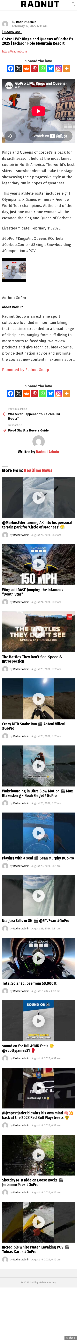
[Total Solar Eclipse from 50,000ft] (38, 958)
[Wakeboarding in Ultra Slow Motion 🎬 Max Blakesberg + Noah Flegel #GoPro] (38, 765)
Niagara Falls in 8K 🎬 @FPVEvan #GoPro (35, 920)
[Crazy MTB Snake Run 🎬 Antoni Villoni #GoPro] (38, 698)
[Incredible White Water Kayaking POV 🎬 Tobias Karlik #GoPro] (38, 1222)
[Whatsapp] (42, 68)
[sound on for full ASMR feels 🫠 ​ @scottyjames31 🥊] (38, 1020)
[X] (18, 68)
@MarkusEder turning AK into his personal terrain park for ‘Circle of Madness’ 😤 (37, 525)
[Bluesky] (50, 68)
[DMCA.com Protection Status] (38, 1338)
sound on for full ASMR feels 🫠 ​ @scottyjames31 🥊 (28, 1048)
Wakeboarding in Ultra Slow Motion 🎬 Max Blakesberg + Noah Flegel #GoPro (37, 793)
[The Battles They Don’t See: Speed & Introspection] (38, 631)
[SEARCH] (73, 4)
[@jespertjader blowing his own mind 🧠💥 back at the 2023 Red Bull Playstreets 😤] (38, 1088)
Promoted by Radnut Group (25, 370)
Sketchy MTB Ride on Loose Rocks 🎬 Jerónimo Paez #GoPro (32, 1182)
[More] (66, 68)
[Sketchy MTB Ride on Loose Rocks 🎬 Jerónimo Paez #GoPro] (38, 1155)
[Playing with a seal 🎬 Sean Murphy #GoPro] (38, 833)
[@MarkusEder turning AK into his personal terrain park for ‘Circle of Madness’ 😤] (38, 497)
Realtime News (38, 470)
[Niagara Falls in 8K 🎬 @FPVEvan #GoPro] (38, 895)
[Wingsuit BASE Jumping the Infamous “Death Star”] (38, 564)
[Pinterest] (34, 68)
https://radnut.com (14, 51)
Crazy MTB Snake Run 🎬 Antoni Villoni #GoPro (33, 726)
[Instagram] (58, 68)
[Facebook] (10, 68)
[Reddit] (26, 68)
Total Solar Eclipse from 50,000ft (29, 983)
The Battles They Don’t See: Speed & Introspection (32, 659)
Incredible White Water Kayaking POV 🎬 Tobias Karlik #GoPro (35, 1249)
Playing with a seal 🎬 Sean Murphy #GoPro (38, 858)
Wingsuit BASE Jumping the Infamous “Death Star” (32, 592)
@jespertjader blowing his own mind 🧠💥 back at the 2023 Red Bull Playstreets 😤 (38, 1115)
